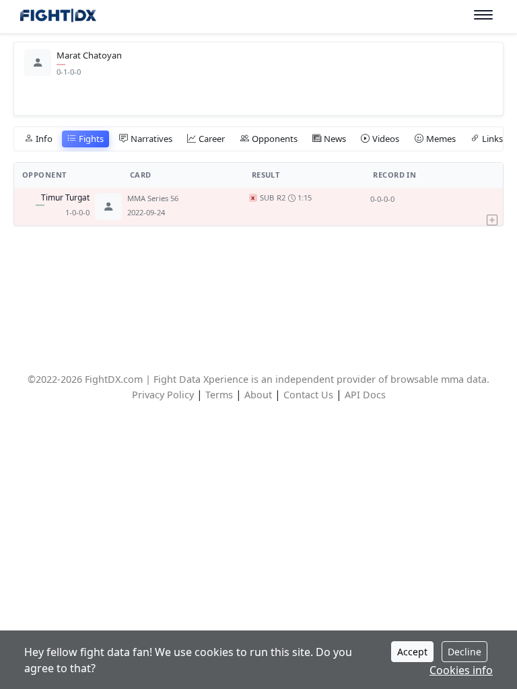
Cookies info (461, 670)
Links (492, 139)
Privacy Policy (163, 394)
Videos (385, 139)
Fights (91, 139)
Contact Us (308, 394)
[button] (495, 206)
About (258, 394)
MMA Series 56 (152, 198)
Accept (412, 651)
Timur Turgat (65, 198)
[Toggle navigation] (483, 15)
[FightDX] (57, 17)
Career (212, 139)
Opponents (275, 139)
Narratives (151, 139)
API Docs (365, 394)
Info (44, 139)
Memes (441, 139)
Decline (464, 651)
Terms (219, 394)
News (335, 139)
